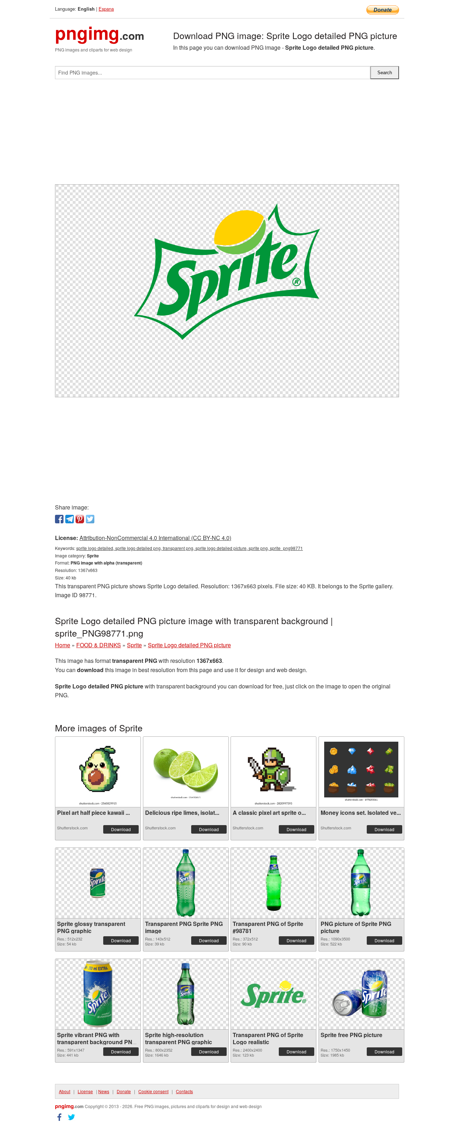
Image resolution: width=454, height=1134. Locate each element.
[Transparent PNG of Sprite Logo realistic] (273, 994)
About (64, 1091)
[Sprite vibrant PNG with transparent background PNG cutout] (98, 994)
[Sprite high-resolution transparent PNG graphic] (185, 994)
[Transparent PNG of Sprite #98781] (273, 883)
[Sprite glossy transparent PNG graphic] (97, 883)
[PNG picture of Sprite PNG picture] (361, 883)
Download (121, 829)
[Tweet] (90, 519)
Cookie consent (153, 1091)
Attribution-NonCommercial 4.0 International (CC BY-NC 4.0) (155, 538)
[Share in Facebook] (59, 519)
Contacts (184, 1091)
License (85, 1091)
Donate (124, 1091)
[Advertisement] (227, 134)
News (103, 1091)
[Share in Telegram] (69, 519)
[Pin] (80, 519)
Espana (106, 8)
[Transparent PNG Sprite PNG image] (185, 883)
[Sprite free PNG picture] (361, 994)
